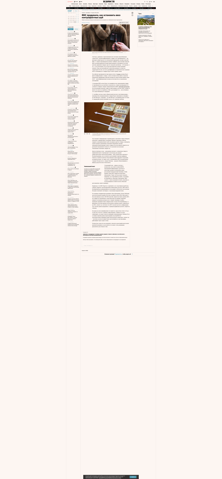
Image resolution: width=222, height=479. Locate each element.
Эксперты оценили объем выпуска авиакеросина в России (73, 76)
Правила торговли (75, 5)
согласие (103, 476)
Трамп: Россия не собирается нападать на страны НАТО (73, 211)
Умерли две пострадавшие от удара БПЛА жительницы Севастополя (73, 187)
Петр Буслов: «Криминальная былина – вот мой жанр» (73, 136)
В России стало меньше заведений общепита (72, 61)
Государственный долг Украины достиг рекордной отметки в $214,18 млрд (73, 224)
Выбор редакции (85, 9)
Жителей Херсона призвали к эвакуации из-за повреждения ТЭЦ (73, 164)
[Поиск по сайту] (147, 1)
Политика (116, 3)
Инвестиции (95, 3)
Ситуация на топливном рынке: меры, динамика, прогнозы (123, 9)
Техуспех (131, 5)
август (76, 10)
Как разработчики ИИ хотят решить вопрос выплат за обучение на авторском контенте (73, 42)
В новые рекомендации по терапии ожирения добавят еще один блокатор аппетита (73, 35)
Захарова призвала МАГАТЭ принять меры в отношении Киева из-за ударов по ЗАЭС (73, 200)
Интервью (138, 3)
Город (89, 5)
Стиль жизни (133, 3)
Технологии (101, 3)
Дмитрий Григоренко (124, 86)
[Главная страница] (109, 2)
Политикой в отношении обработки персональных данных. (110, 477)
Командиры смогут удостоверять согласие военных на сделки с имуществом (72, 218)
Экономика (85, 3)
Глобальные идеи (74, 3)
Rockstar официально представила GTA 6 (72, 159)
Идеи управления (83, 5)
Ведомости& (94, 5)
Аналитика (100, 5)
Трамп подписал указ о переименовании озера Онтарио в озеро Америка (73, 206)
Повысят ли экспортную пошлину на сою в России (73, 65)
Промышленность (114, 5)
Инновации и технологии (123, 5)
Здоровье (135, 5)
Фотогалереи (148, 3)
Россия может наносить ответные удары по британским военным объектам (72, 89)
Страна (108, 5)
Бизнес (80, 3)
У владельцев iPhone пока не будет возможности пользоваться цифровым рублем (73, 49)
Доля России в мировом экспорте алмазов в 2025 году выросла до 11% (73, 70)
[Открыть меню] (154, 1)
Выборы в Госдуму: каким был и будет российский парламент (147, 9)
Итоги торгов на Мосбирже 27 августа (73, 169)
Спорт (139, 5)
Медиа (105, 3)
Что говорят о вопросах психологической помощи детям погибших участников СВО (73, 82)
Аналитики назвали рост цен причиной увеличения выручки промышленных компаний (73, 96)
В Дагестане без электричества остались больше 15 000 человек (72, 152)
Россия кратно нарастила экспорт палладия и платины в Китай (73, 118)
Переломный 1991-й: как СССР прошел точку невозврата (100, 9)
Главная (83, 12)
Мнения (142, 3)
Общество (121, 3)
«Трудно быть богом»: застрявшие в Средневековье (72, 142)
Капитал (104, 5)
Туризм (149, 5)
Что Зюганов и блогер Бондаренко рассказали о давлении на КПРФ (73, 55)
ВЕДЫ (70, 5)
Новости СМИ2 (85, 250)
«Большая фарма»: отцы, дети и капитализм (73, 148)
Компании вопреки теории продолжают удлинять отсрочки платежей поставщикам (73, 124)
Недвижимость (111, 3)
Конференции (144, 5)
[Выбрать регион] (144, 1)
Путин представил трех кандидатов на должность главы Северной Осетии (73, 181)
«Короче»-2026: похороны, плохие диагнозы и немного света (73, 130)
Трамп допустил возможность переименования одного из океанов (73, 193)
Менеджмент (127, 3)
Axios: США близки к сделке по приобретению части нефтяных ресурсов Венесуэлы (73, 175)
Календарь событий (70, 11)
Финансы (90, 3)
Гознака (118, 74)
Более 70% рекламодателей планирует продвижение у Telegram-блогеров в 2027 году (73, 103)
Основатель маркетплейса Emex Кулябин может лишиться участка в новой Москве (73, 111)
